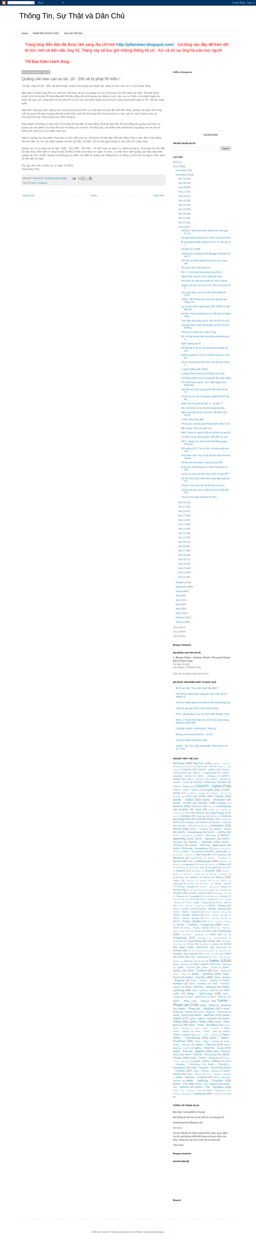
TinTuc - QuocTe (223, 902)
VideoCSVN (221, 947)
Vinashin (193, 953)
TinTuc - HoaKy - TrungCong (198, 902)
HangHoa (226, 816)
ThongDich (223, 890)
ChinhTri (186, 769)
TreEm (212, 934)
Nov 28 (182, 187)
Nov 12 (182, 528)
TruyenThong (194, 941)
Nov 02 (182, 572)
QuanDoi (180, 870)
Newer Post (28, 195)
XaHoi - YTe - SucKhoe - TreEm (187, 1090)
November (181, 174)
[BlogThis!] (83, 178)
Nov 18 (182, 502)
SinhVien (207, 877)
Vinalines (178, 953)
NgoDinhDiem (197, 858)
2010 (176, 636)
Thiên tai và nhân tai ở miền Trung (198, 332)
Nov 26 (182, 196)
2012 (176, 627)
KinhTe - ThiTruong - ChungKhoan (190, 848)
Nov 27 (182, 192)
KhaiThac (203, 822)
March (179, 613)
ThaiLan (223, 881)
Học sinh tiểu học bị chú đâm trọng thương (203, 408)
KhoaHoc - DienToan (221, 822)
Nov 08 (182, 546)
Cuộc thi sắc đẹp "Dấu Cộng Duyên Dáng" (197, 708)
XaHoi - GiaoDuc (196, 977)
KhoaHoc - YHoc (185, 826)
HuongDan (189, 822)
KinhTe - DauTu (222, 829)
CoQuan (176, 796)
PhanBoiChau (179, 867)
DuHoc (211, 810)
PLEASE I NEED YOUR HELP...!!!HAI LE (196, 728)
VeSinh (227, 944)
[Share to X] (87, 178)
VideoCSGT (202, 947)
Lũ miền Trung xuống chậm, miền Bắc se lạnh (204, 437)
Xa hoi (201, 961)
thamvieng (177, 883)
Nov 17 (182, 506)
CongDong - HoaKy (196, 793)
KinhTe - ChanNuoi (199, 829)
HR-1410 (224, 819)
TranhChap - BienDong (192, 935)
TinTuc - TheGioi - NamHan (186, 918)
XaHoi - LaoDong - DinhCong (205, 990)
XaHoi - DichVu (220, 971)
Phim (202, 867)
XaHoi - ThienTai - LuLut (209, 1047)
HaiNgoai (186, 816)
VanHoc (216, 944)
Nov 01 (182, 577)
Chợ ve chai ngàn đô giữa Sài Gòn (199, 497)
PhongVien (226, 867)
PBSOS (211, 864)
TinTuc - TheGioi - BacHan (212, 909)
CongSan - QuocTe (219, 793)
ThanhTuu (191, 884)
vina (189, 951)
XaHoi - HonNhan (197, 983)
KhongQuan (202, 826)
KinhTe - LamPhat (216, 832)
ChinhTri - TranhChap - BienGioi (209, 782)
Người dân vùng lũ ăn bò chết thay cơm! (201, 276)
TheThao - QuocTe (207, 887)
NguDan (177, 861)
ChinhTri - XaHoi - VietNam (185, 790)
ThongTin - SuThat (223, 893)
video (182, 947)
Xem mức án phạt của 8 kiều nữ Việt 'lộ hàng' (204, 281)
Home (25, 33)
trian (225, 935)
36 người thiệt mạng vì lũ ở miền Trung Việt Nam (206, 237)
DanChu (203, 802)
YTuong (227, 1094)
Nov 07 (182, 550)
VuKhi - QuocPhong (199, 957)
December (181, 170)
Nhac (190, 861)
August (179, 591)
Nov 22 (182, 213)
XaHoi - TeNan (198, 1021)
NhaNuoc (224, 861)
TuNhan (211, 941)
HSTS (176, 822)
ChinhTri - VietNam (181, 786)
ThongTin (178, 893)
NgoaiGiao (178, 858)
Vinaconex (223, 951)
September (181, 586)
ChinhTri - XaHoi (208, 786)
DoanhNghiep (224, 806)
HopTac (211, 819)
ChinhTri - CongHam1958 (204, 773)
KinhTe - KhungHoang (189, 832)
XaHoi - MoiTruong (199, 993)
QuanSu (210, 870)
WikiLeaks (189, 961)
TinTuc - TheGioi (217, 905)
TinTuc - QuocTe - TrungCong (191, 906)
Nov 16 (182, 511)
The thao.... (205, 884)
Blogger (160, 1232)
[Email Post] (73, 178)
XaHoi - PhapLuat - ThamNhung (213, 1012)
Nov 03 (182, 568)
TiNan (183, 899)
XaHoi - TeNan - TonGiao (207, 1041)
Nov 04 (182, 564)
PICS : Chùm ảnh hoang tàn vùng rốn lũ (201, 272)
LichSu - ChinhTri (184, 855)
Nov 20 (182, 222)
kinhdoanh (217, 825)
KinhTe (177, 828)
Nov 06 (182, 555)
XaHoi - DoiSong (202, 973)
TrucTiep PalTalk (210, 134)
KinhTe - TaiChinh (200, 841)
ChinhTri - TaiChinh (218, 779)
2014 (176, 162)
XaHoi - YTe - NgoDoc (206, 1084)
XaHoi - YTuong (214, 1090)
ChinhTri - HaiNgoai (205, 776)
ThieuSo (224, 887)
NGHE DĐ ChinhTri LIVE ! (46, 33)
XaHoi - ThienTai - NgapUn (189, 1051)
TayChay (203, 881)
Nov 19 (182, 227)
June (178, 600)
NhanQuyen (204, 861)
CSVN (202, 796)
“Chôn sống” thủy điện (192, 419)
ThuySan (223, 896)
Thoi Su (177, 890)
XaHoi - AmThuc (180, 964)
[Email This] (80, 178)
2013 (176, 166)
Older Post (158, 195)
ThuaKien (180, 896)
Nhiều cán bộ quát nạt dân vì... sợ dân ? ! (202, 403)
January (180, 622)
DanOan (178, 806)
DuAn (198, 809)
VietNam (177, 950)
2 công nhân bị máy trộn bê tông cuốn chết (203, 373)
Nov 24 (182, 205)
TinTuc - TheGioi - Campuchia (187, 912)
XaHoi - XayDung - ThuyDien (204, 1080)
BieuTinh (198, 763)
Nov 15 (182, 515)
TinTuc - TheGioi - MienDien (216, 915)
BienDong (179, 763)
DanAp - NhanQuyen (214, 799)
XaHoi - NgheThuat (196, 997)
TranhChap (224, 930)
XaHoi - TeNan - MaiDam (207, 1035)
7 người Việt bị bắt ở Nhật (194, 369)
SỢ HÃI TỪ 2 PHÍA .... (192, 249)
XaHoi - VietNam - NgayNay (218, 1074)
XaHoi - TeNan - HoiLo (206, 1031)
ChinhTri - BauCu (206, 769)
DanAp (219, 796)
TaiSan (176, 880)
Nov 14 (182, 520)
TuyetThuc (204, 944)
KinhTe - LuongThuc (182, 835)
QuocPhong (178, 877)
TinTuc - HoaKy (206, 899)
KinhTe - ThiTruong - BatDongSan (208, 845)
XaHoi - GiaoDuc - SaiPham (204, 980)
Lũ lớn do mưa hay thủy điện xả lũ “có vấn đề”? (205, 474)
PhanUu (192, 867)
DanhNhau (221, 803)
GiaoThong (217, 812)
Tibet (175, 899)
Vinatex (207, 954)
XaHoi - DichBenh (197, 970)
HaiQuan (201, 816)
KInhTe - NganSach (205, 838)
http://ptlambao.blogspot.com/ (145, 44)
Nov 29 (182, 183)
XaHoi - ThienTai (205, 1044)
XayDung (199, 1093)
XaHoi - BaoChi (201, 964)
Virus (217, 954)
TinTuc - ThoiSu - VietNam (197, 928)
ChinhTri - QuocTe (195, 779)
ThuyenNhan (210, 896)
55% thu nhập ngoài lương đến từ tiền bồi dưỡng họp (203, 702)
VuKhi (181, 957)
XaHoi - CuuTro (186, 967)
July (178, 595)
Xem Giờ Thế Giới (73, 33)
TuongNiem (226, 941)
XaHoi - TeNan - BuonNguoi (203, 1025)
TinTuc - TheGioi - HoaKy (186, 915)
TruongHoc (202, 938)
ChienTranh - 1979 (204, 766)
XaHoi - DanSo (209, 967)
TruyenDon (178, 941)
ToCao (198, 931)
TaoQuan (190, 881)
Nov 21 (182, 218)
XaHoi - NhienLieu (218, 997)
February (180, 617)
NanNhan (222, 855)
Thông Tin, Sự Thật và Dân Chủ (72, 16)
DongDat (183, 809)
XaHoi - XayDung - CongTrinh (191, 1077)
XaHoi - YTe (180, 1083)
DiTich (210, 806)
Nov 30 (182, 178)
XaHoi (214, 961)
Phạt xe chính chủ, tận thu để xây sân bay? (203, 485)
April (178, 608)
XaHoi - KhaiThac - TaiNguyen (201, 987)
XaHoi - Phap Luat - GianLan (191, 1001)
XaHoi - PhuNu (181, 1015)
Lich (229, 852)
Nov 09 (182, 542)
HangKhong (184, 819)
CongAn (208, 789)
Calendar (188, 767)
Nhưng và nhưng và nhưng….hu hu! (194, 734)
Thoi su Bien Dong (194, 890)
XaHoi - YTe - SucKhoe (209, 1087)
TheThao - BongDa (186, 887)
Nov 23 (182, 209)
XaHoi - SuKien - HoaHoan (203, 1018)
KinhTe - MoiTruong (206, 835)
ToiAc (209, 931)
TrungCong (179, 937)
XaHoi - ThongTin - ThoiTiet (205, 1067)
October (180, 582)
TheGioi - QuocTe (222, 883)
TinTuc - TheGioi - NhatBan (187, 921)
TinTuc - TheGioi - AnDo (184, 909)
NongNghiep (188, 864)
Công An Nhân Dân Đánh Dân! (191, 740)
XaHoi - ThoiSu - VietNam (207, 1061)
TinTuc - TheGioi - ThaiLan (219, 921)
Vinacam (198, 951)
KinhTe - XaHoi (214, 851)
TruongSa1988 (220, 938)
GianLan (199, 813)
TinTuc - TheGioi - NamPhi (216, 918)
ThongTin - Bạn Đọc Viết (199, 893)
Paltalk (202, 864)
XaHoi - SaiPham (204, 1015)
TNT (188, 931)
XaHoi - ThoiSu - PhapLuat (204, 1058)
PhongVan (212, 867)
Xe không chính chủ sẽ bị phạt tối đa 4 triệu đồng (206, 378)
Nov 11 (182, 533)
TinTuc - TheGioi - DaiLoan (216, 912)
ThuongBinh (194, 896)
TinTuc (192, 899)
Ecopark (223, 810)
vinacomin (210, 951)
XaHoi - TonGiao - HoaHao (206, 1071)
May (178, 604)
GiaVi (175, 816)
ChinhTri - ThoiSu (181, 782)
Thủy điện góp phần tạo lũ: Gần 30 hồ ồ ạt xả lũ (205, 320)
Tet (213, 881)
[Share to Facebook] (90, 178)
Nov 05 (182, 559)
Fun (188, 813)
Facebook (177, 813)
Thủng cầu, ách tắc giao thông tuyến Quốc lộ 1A (205, 423)
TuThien (179, 944)
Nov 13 (182, 524)
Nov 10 (182, 537)
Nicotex (176, 864)
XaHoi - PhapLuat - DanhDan (196, 1008)
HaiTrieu (213, 816)
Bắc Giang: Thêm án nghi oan (196, 428)
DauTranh (196, 806)
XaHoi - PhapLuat (39, 183)
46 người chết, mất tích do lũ (195, 267)
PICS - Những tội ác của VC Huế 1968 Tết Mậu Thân (202, 714)
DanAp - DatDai (183, 799)
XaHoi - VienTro (194, 1074)
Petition (222, 864)
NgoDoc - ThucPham (218, 858)
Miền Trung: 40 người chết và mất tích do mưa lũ (206, 432)
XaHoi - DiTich (180, 974)
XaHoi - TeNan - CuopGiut (207, 1028)
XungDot (216, 1094)
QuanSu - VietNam (218, 874)
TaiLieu (219, 877)
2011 (176, 631)
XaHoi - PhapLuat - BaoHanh (215, 1005)
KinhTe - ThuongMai (192, 851)
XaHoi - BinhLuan (223, 964)
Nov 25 (182, 200)
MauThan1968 (203, 854)
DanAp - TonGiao (182, 803)
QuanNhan (196, 871)
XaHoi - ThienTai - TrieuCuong (200, 1054)
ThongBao (210, 890)
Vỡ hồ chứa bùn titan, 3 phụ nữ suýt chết (201, 462)
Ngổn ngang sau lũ (191, 343)
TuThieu (190, 944)
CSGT (188, 796)
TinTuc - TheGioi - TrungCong (195, 924)
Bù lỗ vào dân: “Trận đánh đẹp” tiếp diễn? (197, 688)
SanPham (193, 877)
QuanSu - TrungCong (194, 874)
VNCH (228, 953)
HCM (198, 819)
